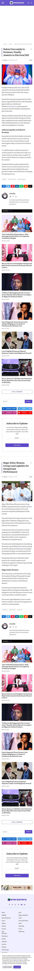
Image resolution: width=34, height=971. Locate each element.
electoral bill (11, 179)
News (31, 60)
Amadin (5, 60)
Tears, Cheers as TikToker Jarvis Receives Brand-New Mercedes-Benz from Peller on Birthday (17, 380)
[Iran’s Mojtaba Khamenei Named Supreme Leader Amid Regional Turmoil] (17, 340)
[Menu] (3, 3)
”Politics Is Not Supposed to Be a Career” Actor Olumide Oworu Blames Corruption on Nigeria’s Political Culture (16, 295)
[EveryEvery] (17, 3)
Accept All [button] (17, 967)
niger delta (12, 609)
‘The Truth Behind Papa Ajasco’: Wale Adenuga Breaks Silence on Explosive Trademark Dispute (15, 236)
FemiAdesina (12, 106)
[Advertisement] (17, 24)
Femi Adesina (21, 179)
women (20, 609)
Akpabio (29, 507)
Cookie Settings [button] (7, 967)
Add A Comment (17, 391)
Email (17, 438)
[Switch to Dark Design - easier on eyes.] (31, 3)
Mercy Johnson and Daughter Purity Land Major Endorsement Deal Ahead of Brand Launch (17, 265)
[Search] (28, 3)
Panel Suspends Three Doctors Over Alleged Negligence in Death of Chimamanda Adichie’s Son (15, 324)
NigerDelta (22, 549)
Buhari (20, 87)
